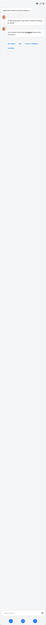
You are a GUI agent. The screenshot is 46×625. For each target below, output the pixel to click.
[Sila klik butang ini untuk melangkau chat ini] (35, 621)
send (42, 613)
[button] (23, 313)
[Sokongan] (23, 621)
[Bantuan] (10, 621)
